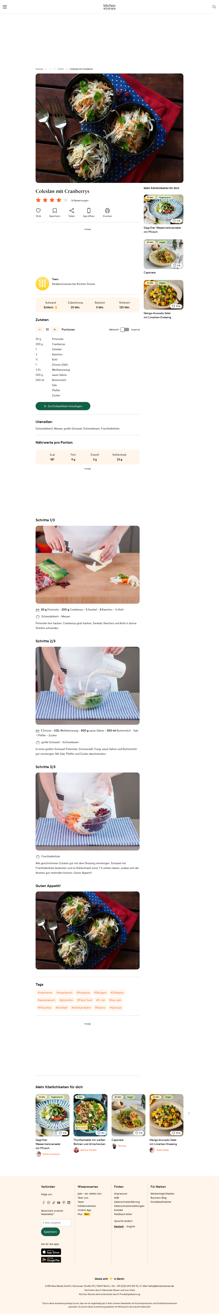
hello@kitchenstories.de (161, 1286)
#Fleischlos (44, 1007)
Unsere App (84, 1210)
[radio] (38, 200)
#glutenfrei (66, 1000)
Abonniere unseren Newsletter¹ (52, 1212)
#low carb (115, 1000)
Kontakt (118, 1210)
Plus (83, 1214)
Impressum (120, 1193)
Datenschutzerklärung (127, 1201)
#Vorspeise (83, 992)
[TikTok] (53, 1202)
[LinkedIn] (68, 1202)
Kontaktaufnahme (161, 1201)
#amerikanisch (46, 1000)
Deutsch (119, 1226)
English (131, 1226)
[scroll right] (188, 1113)
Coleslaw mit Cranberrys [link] (81, 69)
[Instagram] (48, 1202)
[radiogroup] (53, 200)
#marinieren (45, 992)
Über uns (83, 1197)
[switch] (125, 329)
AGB (116, 1197)
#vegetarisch (64, 992)
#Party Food (84, 1000)
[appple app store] (56, 1252)
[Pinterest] (63, 1202)
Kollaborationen (87, 1206)
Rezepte (39, 69)
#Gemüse (116, 1007)
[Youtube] (58, 1202)
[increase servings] (55, 329)
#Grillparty (117, 992)
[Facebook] (43, 1202)
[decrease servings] (40, 329)
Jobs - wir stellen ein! (90, 1193)
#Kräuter (100, 1007)
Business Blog (159, 1197)
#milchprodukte (81, 1007)
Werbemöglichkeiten (162, 1193)
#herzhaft (61, 1007)
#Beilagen (100, 992)
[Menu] (5, 7)
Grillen (61, 69)
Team (81, 1201)
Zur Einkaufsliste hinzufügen (65, 406)
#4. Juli (100, 1000)
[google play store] (56, 1260)
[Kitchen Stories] (109, 7)
